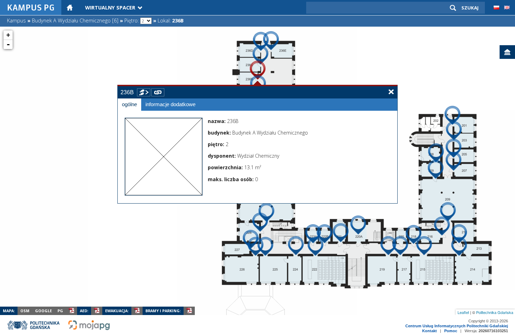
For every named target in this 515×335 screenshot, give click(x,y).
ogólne (129, 104)
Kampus (16, 20)
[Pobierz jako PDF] (71, 311)
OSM (24, 310)
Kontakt (429, 331)
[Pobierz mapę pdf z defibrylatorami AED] (96, 311)
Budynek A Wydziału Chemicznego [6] (75, 20)
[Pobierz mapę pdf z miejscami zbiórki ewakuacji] (137, 311)
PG (60, 310)
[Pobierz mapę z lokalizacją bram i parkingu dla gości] (189, 311)
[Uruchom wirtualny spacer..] (143, 92)
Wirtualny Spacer (110, 7)
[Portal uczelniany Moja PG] (89, 329)
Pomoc (450, 331)
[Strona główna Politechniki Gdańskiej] (34, 329)
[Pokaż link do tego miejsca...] (157, 92)
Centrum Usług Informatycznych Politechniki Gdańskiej (456, 326)
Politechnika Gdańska (494, 312)
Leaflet (463, 312)
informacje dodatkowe (170, 104)
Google (43, 310)
